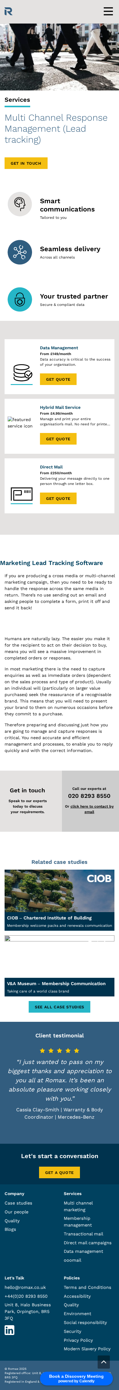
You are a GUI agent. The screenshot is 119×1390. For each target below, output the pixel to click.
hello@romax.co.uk (25, 1287)
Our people (16, 1211)
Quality (12, 1220)
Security (72, 1331)
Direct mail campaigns (88, 1242)
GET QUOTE (58, 379)
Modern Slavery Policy (87, 1348)
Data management (83, 1251)
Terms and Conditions (87, 1287)
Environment (77, 1313)
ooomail (72, 1260)
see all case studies (59, 1007)
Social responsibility (85, 1322)
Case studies (18, 1203)
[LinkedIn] (9, 1333)
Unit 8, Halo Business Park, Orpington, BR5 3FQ (28, 1311)
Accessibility (77, 1296)
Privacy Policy (78, 1340)
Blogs (10, 1229)
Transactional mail (83, 1233)
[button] (104, 1362)
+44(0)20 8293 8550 (26, 1296)
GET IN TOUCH (26, 163)
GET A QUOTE (59, 1172)
